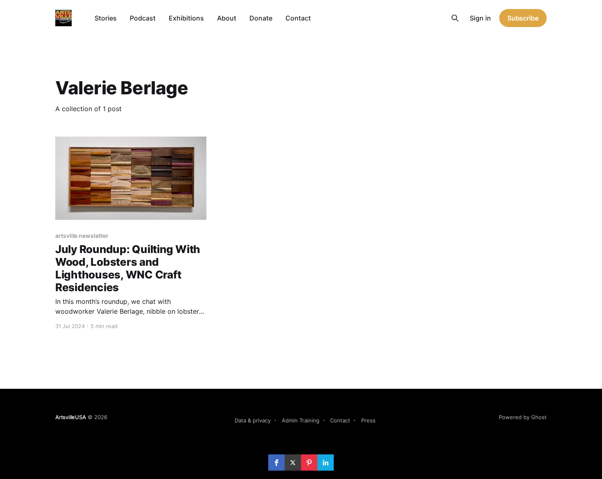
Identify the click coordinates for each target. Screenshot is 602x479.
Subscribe (523, 18)
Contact (298, 18)
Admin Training (300, 420)
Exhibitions (186, 18)
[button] (276, 462)
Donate (260, 18)
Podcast (143, 18)
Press (368, 420)
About (226, 18)
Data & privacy (253, 420)
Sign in (480, 18)
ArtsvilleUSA (70, 417)
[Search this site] (455, 18)
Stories (106, 18)
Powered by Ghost (523, 417)
